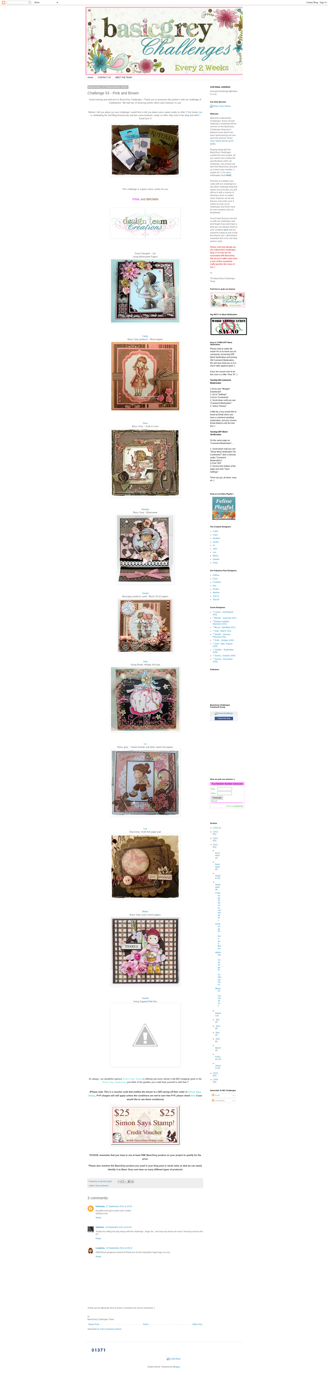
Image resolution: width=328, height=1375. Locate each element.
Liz (145, 744)
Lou (200, 112)
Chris (215, 579)
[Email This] (119, 1181)
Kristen (216, 589)
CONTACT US (104, 77)
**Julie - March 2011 (222, 631)
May (218, 1032)
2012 (215, 838)
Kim (214, 586)
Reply (98, 1217)
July (217, 1019)
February (218, 1058)
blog (187, 115)
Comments (219, 1100)
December (217, 854)
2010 (215, 1073)
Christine (217, 582)
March (218, 1048)
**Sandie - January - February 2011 (222, 635)
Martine (216, 592)
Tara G (216, 596)
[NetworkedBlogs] (224, 713)
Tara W (216, 599)
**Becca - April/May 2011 (224, 627)
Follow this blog (223, 718)
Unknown (100, 1206)
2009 (215, 1079)
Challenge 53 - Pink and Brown (218, 936)
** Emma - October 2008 (224, 655)
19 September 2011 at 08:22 (119, 1248)
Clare (215, 535)
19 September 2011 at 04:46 (118, 1227)
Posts (217, 1095)
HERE (228, 175)
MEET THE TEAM (123, 77)
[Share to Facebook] (129, 1181)
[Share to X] (126, 1181)
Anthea (216, 575)
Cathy (145, 336)
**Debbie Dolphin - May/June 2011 (221, 622)
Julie (145, 661)
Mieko (145, 911)
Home (90, 77)
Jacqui (145, 593)
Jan (154, 253)
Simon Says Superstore (114, 1082)
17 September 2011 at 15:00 (119, 1206)
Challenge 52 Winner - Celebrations (218, 906)
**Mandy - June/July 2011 (224, 618)
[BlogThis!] (122, 1181)
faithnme (100, 1227)
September (218, 885)
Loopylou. (100, 1248)
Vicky (215, 562)
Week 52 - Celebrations (218, 997)
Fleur (145, 423)
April (218, 1039)
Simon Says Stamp (132, 1079)
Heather (145, 509)
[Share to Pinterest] (132, 1181)
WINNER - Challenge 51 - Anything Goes (218, 968)
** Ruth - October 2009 (223, 640)
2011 (215, 845)
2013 (215, 832)
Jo (214, 545)
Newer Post (93, 1324)
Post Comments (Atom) (110, 1329)
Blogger (176, 1367)
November (217, 865)
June (218, 1026)
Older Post (197, 1324)
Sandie (145, 998)
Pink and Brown (101, 1186)
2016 (215, 828)
